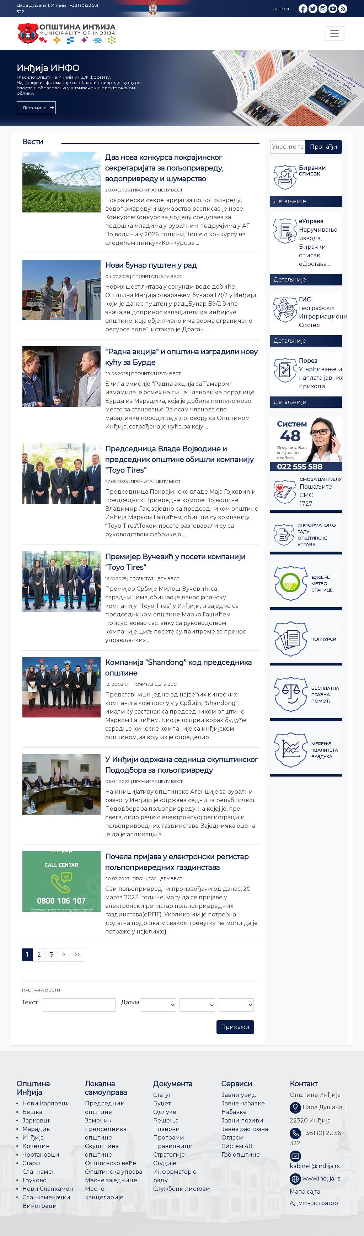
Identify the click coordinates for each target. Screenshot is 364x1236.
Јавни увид (238, 1095)
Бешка (32, 1112)
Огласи (232, 1137)
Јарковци (37, 1120)
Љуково (34, 1180)
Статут (162, 1095)
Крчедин (36, 1146)
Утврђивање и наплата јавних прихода (321, 378)
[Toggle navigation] (334, 33)
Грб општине (240, 1154)
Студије (164, 1163)
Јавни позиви (242, 1120)
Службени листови (181, 1188)
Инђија (33, 1137)
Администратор (314, 1203)
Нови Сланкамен (47, 1188)
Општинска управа (113, 1171)
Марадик (36, 1129)
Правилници (173, 1146)
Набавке (234, 1112)
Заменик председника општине (106, 1129)
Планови (166, 1129)
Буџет (162, 1103)
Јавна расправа (244, 1129)
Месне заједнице (111, 1180)
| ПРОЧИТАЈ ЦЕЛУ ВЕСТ (157, 190)
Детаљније (289, 201)
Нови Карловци (46, 1103)
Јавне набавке (243, 1103)
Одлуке (164, 1112)
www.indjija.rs (321, 1178)
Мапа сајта (305, 1191)
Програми (168, 1137)
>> (77, 954)
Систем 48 (236, 1146)
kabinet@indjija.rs (314, 1166)
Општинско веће (110, 1163)
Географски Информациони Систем (323, 316)
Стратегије (169, 1154)
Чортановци (40, 1154)
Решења (165, 1120)
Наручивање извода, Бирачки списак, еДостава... (318, 246)
